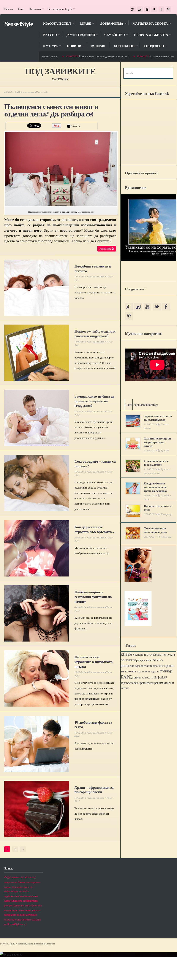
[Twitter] (154, 9)
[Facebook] (161, 9)
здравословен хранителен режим (142, 683)
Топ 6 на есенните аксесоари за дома (155, 530)
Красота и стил (55, 24)
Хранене (165, 450)
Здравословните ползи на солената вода (158, 418)
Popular (138, 405)
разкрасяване (144, 660)
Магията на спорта (148, 24)
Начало (8, 9)
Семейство (112, 35)
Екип (21, 9)
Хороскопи (121, 46)
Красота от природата (157, 471)
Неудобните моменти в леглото (92, 268)
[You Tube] (147, 9)
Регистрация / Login (58, 9)
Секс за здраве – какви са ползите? (94, 463)
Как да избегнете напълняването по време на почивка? (156, 487)
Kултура (48, 46)
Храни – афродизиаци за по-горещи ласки (93, 789)
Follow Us (75, 126)
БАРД (126, 677)
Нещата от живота (149, 35)
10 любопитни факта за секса (93, 724)
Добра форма (109, 24)
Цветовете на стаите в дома (157, 507)
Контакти (34, 9)
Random (148, 405)
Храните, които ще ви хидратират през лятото (95, 56)
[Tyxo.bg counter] (11, 954)
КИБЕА (126, 654)
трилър (166, 671)
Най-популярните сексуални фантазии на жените (93, 596)
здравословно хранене (149, 666)
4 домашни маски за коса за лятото (156, 463)
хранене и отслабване (147, 654)
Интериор (166, 514)
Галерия (98, 46)
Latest (129, 405)
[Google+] (132, 9)
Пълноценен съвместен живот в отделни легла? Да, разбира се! (51, 110)
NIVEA (158, 660)
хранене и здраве (148, 671)
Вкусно (48, 35)
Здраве (83, 24)
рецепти (127, 665)
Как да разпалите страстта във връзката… (94, 529)
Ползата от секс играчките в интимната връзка (93, 661)
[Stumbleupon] (139, 9)
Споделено (151, 46)
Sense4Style (19, 23)
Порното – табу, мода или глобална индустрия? (94, 333)
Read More (106, 248)
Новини (72, 46)
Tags (155, 405)
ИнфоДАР (160, 677)
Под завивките (26, 92)
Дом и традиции (78, 35)
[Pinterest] (168, 9)
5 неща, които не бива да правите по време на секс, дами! (94, 400)
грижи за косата (142, 677)
